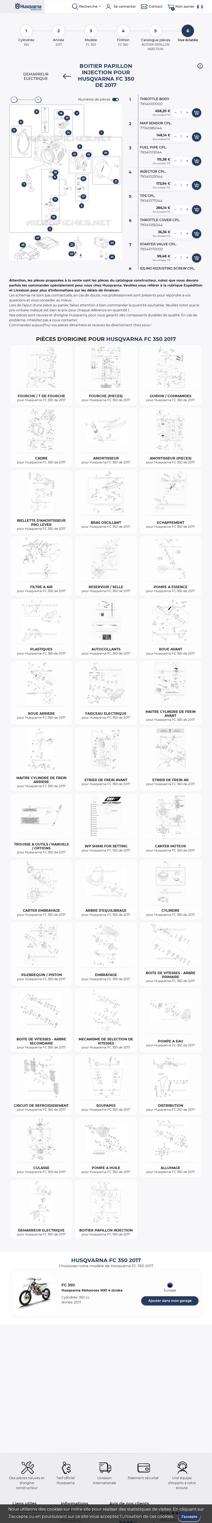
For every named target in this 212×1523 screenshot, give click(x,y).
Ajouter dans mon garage (170, 1301)
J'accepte (189, 1517)
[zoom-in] (38, 100)
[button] (200, 65)
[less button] (175, 112)
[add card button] (196, 112)
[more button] (187, 112)
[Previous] (67, 77)
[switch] (115, 99)
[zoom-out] (14, 100)
